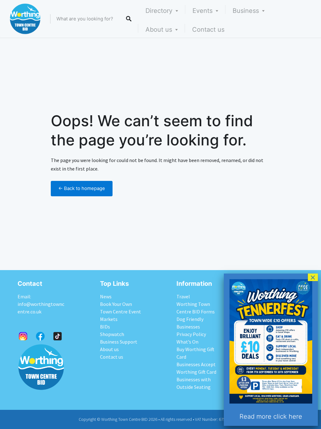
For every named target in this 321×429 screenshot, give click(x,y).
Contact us (208, 29)
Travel (183, 296)
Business (246, 10)
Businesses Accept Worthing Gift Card (196, 368)
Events (202, 10)
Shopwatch (112, 334)
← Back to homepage (81, 188)
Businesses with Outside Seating (193, 383)
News (106, 296)
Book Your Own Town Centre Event (120, 308)
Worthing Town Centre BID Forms (195, 308)
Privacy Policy (191, 334)
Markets (109, 319)
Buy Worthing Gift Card (195, 353)
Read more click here (270, 416)
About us (158, 29)
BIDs (105, 326)
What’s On (187, 342)
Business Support (118, 342)
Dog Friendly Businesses (189, 323)
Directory (158, 10)
